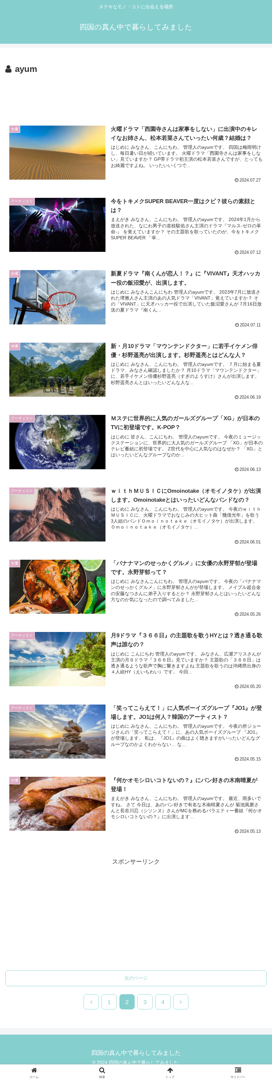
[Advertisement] (136, 95)
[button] (251, 933)
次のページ (136, 978)
